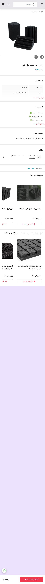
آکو (42, 11)
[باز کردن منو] (41, 4)
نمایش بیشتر (40, 98)
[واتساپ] (4, 570)
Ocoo (37, 70)
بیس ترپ (35, 11)
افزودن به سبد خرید (31, 579)
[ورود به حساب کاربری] (9, 4)
